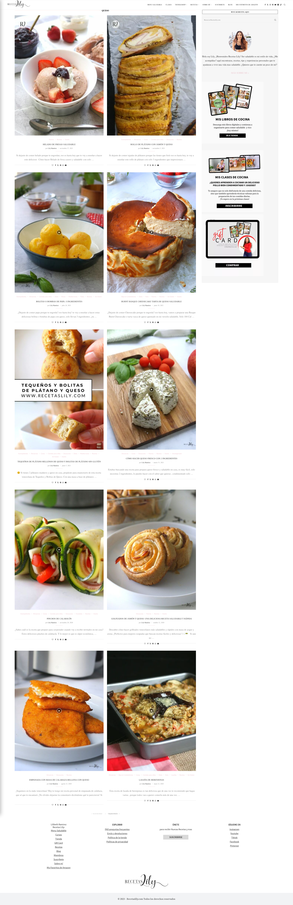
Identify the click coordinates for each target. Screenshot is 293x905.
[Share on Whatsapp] (63, 165)
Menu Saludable (154, 5)
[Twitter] (267, 4)
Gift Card (58, 842)
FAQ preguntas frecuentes (117, 829)
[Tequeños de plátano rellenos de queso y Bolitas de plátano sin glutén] (59, 389)
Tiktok (234, 837)
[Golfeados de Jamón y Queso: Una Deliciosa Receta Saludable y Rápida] (151, 550)
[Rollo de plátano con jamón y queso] (151, 75)
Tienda (58, 838)
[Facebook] (265, 4)
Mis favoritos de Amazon (247, 5)
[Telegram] (278, 4)
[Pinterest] (272, 4)
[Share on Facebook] (55, 165)
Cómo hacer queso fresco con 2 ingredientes (151, 458)
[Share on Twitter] (58, 165)
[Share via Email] (65, 165)
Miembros (58, 855)
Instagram (234, 829)
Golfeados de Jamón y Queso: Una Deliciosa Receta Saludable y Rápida (151, 619)
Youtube (234, 833)
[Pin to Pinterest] (60, 165)
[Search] (284, 4)
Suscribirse (175, 837)
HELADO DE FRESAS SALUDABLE (59, 144)
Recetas (194, 5)
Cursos (58, 834)
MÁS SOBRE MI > (240, 72)
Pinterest (234, 845)
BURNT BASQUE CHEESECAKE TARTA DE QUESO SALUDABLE (151, 301)
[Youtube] (275, 4)
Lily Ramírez (52, 148)
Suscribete (220, 5)
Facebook (234, 841)
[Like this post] (52, 165)
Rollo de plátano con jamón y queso (151, 144)
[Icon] (59, 75)
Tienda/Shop (180, 5)
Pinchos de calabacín (59, 619)
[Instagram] (270, 4)
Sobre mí (206, 5)
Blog (230, 5)
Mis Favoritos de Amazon (59, 867)
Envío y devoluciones (117, 833)
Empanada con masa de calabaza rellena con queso (59, 780)
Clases (168, 5)
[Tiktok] (281, 4)
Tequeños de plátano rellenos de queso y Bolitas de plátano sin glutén (59, 461)
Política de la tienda (117, 837)
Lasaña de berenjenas (151, 780)
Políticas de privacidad (117, 841)
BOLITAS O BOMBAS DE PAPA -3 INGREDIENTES (59, 301)
